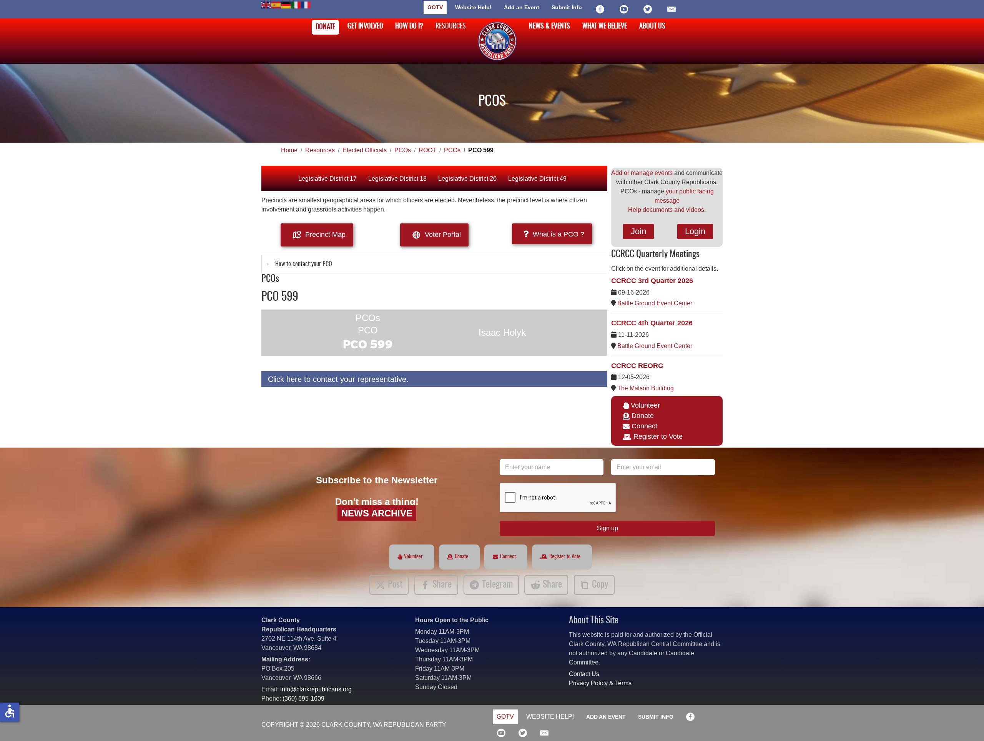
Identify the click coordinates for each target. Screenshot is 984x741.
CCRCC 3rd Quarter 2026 (652, 281)
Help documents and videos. (667, 209)
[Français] (306, 4)
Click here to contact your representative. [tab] (338, 379)
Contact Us (584, 674)
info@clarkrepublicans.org (316, 689)
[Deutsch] (286, 4)
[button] (966, 723)
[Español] (276, 4)
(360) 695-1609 (303, 698)
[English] (266, 4)
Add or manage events (642, 173)
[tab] (434, 264)
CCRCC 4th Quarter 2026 (652, 323)
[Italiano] (296, 4)
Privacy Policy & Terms (600, 683)
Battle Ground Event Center (654, 303)
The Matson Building (645, 388)
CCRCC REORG (637, 366)
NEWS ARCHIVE (376, 513)
